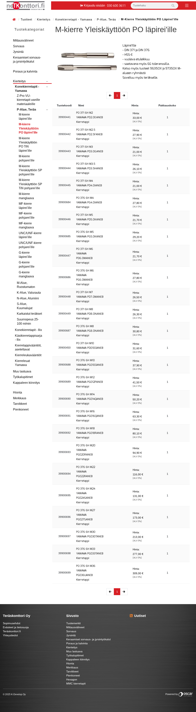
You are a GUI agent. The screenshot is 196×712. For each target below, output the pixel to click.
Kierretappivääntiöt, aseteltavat (28, 347)
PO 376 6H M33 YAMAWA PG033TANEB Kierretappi (89, 553)
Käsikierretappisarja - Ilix (28, 337)
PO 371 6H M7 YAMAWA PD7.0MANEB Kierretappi (89, 296)
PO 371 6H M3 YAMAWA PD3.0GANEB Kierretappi (89, 151)
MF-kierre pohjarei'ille (26, 215)
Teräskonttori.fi (12, 631)
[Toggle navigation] (186, 5)
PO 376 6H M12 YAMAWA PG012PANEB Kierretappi (89, 382)
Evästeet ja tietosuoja (16, 627)
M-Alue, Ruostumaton (26, 285)
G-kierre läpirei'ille (25, 254)
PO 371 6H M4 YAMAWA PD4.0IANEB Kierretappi (89, 185)
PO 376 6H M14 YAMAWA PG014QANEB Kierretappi (89, 399)
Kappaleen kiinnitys (26, 382)
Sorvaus (18, 46)
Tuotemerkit (73, 623)
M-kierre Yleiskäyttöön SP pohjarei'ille (30, 170)
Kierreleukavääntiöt (28, 355)
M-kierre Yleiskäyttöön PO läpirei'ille (29, 128)
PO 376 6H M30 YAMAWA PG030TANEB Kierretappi (89, 536)
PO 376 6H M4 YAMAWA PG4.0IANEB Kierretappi (89, 202)
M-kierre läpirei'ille (25, 116)
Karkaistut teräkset (29, 313)
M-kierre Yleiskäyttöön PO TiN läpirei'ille (28, 144)
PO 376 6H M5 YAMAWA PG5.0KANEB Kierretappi (89, 236)
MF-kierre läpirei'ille (25, 205)
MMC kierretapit (76, 683)
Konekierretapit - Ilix (28, 330)
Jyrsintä (18, 51)
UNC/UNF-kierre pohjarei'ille (30, 245)
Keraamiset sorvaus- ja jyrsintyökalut (27, 59)
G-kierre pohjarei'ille (26, 264)
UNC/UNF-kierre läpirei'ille (30, 235)
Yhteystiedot (10, 635)
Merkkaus (19, 398)
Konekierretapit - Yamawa (74, 19)
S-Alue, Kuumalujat (24, 306)
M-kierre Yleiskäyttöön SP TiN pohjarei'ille (30, 184)
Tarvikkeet (20, 403)
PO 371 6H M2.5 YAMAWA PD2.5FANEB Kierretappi (89, 134)
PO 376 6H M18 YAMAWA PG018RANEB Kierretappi (89, 433)
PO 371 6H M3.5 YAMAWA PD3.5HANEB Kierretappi (89, 168)
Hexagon (71, 679)
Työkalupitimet (23, 377)
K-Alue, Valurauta (29, 292)
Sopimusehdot (11, 623)
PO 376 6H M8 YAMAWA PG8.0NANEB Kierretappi (89, 330)
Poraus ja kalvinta (25, 71)
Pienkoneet (21, 409)
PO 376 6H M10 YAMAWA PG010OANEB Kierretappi (89, 364)
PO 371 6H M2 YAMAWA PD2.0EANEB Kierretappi (89, 117)
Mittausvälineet (23, 40)
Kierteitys (44, 19)
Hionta (17, 392)
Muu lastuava (22, 371)
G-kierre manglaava (26, 274)
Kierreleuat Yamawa (22, 363)
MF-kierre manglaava (26, 225)
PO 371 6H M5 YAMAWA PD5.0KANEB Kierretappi (89, 219)
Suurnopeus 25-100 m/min (28, 321)
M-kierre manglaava (26, 196)
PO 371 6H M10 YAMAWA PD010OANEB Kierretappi (89, 347)
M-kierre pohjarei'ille (26, 158)
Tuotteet (27, 19)
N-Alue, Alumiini (28, 298)
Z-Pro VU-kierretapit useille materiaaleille (28, 100)
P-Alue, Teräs (107, 19)
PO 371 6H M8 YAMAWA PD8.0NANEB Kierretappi (89, 313)
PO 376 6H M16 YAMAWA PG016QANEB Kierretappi (89, 416)
